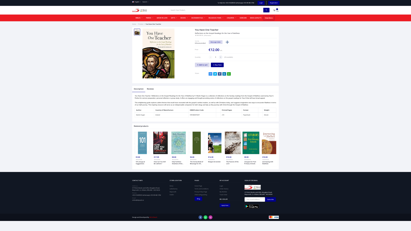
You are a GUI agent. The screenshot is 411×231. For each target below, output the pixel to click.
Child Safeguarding (201, 195)
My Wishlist (223, 192)
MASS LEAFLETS (255, 18)
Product (140, 24)
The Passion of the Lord (232, 163)
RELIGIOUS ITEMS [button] (215, 18)
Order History (224, 189)
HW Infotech (153, 217)
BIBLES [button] (138, 18)
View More (269, 18)
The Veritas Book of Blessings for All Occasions (196, 163)
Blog (198, 199)
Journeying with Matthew (267, 163)
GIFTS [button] (173, 18)
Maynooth (173, 192)
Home (134, 24)
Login (261, 3)
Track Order (223, 195)
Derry (171, 186)
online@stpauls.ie (138, 200)
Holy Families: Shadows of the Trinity (177, 163)
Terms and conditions (202, 189)
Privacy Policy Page (201, 192)
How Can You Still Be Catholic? (160, 163)
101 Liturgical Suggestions (140, 163)
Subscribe (270, 199)
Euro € (145, 2)
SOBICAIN (243, 18)
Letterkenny (173, 189)
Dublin (172, 195)
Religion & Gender (214, 162)
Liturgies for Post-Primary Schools (250, 163)
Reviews (150, 89)
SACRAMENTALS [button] (197, 18)
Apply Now (224, 205)
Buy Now (218, 65)
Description (139, 89)
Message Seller (216, 42)
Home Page (198, 186)
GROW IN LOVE (162, 18)
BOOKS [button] (183, 18)
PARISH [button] (149, 18)
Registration (274, 3)
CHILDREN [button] (231, 18)
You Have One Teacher (153, 24)
